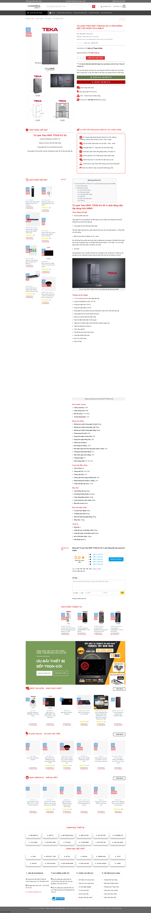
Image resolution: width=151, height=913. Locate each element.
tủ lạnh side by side (101, 39)
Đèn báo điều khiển (84, 178)
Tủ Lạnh (48, 19)
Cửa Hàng (39, 19)
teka (80, 39)
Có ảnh (99, 548)
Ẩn (99, 159)
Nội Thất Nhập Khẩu (106, 13)
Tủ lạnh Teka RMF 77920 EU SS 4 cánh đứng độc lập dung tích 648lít (94, 163)
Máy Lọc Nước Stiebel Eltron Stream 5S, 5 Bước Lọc (32, 241)
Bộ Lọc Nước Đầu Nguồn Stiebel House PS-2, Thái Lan (32, 182)
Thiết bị (81, 180)
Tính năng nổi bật (81, 165)
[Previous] (62, 668)
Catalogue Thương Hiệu (80, 13)
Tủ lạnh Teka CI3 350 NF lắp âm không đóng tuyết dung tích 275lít (81, 656)
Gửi (122, 572)
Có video (93, 548)
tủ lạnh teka (110, 39)
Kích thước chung (83, 169)
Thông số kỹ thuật (81, 167)
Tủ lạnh (76, 278)
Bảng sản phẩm (83, 171)
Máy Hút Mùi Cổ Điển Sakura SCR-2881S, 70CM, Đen (32, 210)
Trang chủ (30, 19)
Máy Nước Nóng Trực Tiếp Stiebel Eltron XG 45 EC (48, 182)
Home (53, 13)
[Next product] (120, 19)
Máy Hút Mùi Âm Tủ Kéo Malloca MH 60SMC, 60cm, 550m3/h (48, 213)
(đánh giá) (87, 43)
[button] (119, 6)
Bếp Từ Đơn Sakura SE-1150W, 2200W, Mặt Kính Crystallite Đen (48, 274)
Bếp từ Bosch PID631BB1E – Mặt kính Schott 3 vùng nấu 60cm (100, 831)
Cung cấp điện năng (84, 173)
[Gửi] (93, 6)
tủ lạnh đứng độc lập (91, 39)
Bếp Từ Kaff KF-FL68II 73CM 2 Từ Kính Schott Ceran (48, 244)
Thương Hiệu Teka (86, 36)
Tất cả (74, 548)
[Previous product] (124, 19)
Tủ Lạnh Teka (58, 19)
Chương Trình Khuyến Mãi (64, 13)
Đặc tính (81, 175)
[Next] (66, 668)
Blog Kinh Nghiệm (94, 13)
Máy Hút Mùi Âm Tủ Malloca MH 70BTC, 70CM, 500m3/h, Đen (32, 268)
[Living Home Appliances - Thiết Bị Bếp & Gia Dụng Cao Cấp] (34, 6)
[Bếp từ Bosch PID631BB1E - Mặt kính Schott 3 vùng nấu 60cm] (100, 778)
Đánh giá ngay (116, 538)
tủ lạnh (83, 39)
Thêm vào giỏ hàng (95, 58)
